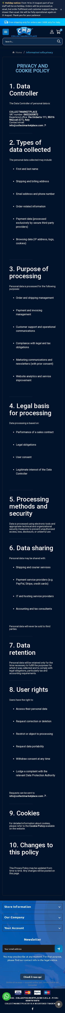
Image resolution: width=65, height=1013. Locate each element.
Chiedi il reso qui (33, 976)
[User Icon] (52, 32)
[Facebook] (32, 1009)
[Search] (59, 41)
